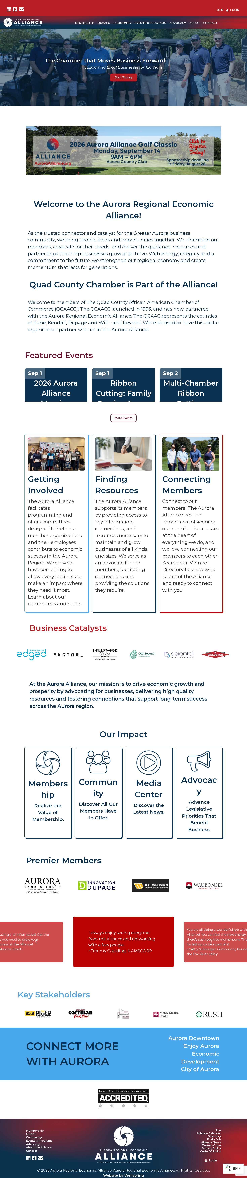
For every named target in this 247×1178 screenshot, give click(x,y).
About (194, 23)
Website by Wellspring (123, 1175)
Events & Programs (150, 23)
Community (122, 23)
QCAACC (104, 23)
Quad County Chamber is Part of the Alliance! (123, 284)
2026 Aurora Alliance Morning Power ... (56, 398)
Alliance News (211, 1142)
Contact (210, 23)
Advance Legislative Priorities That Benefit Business (199, 815)
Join (218, 1130)
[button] (5, 150)
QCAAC (31, 1133)
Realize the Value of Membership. (48, 812)
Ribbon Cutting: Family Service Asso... (123, 393)
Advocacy (178, 23)
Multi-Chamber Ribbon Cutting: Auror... (190, 398)
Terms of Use (211, 1145)
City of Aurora (200, 1069)
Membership (84, 23)
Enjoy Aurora (201, 1046)
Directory (214, 1136)
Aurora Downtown (193, 1038)
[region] (123, 150)
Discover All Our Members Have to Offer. (98, 811)
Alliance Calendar (209, 1133)
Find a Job (214, 1139)
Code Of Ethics (210, 1151)
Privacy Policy (211, 1148)
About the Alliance (39, 1147)
